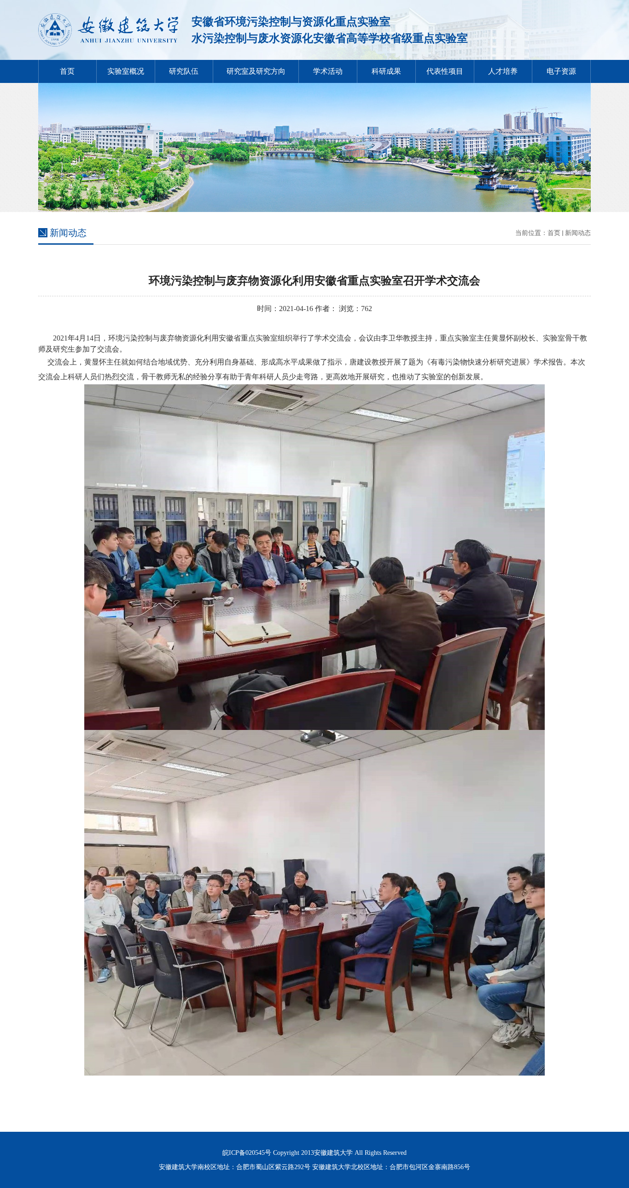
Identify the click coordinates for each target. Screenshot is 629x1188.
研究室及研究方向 (256, 71)
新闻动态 (578, 232)
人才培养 (503, 71)
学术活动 (328, 71)
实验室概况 (125, 71)
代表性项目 (444, 71)
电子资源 (561, 71)
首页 (67, 71)
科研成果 (386, 71)
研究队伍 (183, 71)
